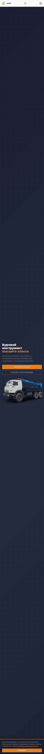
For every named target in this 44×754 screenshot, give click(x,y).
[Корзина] (25, 3)
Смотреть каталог (22, 367)
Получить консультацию (22, 372)
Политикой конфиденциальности (27, 746)
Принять (22, 750)
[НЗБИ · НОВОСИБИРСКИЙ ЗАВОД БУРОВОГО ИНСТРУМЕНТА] (6, 3)
